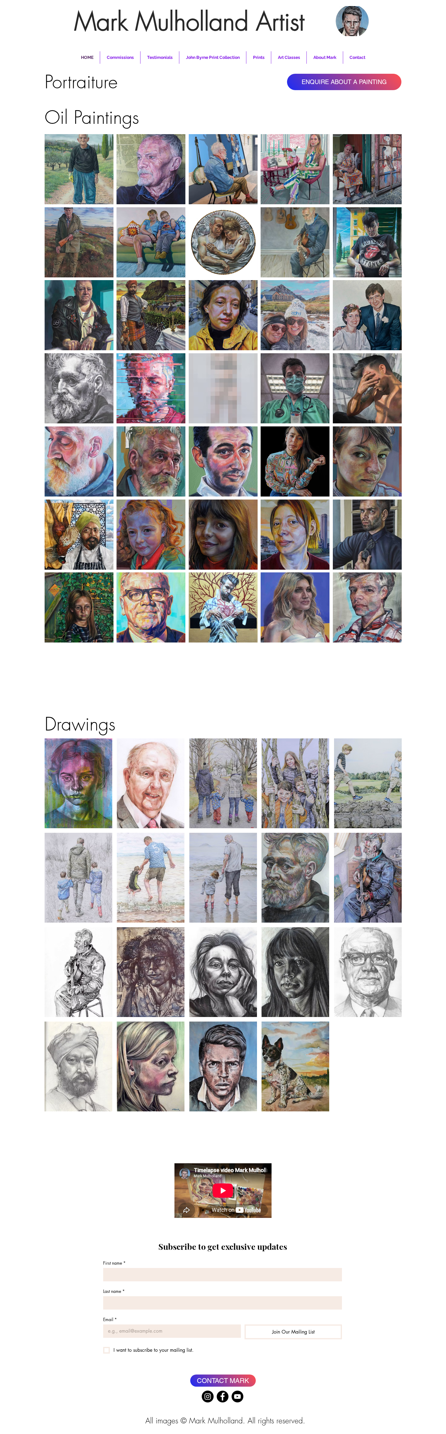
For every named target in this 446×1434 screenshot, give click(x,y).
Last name (114, 1291)
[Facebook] (222, 1396)
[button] (79, 169)
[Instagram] (208, 1396)
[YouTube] (237, 1396)
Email (110, 1319)
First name (114, 1263)
